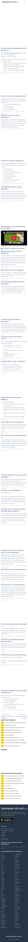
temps (2, 877)
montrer (3, 882)
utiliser (2, 881)
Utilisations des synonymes (7, 829)
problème (17, 861)
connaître (3, 902)
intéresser (17, 888)
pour (2, 863)
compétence (18, 927)
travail (16, 863)
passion (3, 925)
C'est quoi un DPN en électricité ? (11, 791)
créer (2, 865)
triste (2, 913)
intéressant (3, 898)
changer (17, 886)
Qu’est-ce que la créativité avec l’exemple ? (13, 796)
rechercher (17, 924)
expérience (17, 868)
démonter (17, 902)
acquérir (17, 918)
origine (2, 884)
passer (16, 916)
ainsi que (3, 920)
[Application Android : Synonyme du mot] (7, 819)
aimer (16, 875)
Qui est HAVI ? (8, 786)
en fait (16, 873)
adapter (2, 924)
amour (2, 870)
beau (16, 904)
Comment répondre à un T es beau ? (12, 793)
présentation (18, 890)
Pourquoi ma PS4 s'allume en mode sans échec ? (14, 740)
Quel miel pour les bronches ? (11, 725)
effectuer (3, 904)
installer (3, 873)
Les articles (3, 832)
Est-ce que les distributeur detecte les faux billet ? (15, 727)
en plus (2, 856)
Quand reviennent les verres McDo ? (12, 737)
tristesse (3, 916)
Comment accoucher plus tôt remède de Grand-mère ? (16, 722)
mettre (2, 857)
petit (16, 877)
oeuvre (2, 888)
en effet (16, 857)
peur (16, 922)
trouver (2, 872)
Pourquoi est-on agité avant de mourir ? (13, 798)
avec (16, 911)
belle (2, 897)
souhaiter (17, 895)
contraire (3, 859)
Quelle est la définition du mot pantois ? (13, 730)
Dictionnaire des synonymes (7, 830)
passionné (3, 922)
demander (17, 865)
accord (16, 925)
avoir (2, 861)
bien (2, 866)
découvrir (17, 897)
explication (17, 909)
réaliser (2, 895)
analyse (17, 879)
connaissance (4, 906)
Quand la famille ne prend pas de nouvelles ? (14, 778)
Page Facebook (4, 839)
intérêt (16, 920)
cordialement (18, 854)
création (3, 918)
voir (2, 875)
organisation (4, 927)
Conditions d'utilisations (14, 939)
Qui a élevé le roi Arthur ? (10, 788)
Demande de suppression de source (8, 72)
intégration (3, 900)
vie (1, 893)
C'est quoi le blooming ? (9, 735)
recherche (3, 907)
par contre (17, 907)
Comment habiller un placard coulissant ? (13, 781)
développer (17, 882)
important (17, 866)
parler (2, 909)
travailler (3, 915)
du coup (3, 886)
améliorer (17, 915)
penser (2, 911)
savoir (16, 881)
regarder (17, 913)
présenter (17, 898)
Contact (3, 837)
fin (15, 884)
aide (2, 891)
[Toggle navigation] (24, 2)
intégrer (16, 900)
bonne (2, 890)
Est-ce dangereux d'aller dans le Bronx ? (13, 745)
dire (16, 870)
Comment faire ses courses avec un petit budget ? (15, 776)
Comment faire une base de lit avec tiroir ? (13, 732)
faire (2, 854)
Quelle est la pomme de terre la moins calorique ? (14, 783)
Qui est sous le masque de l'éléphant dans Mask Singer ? (16, 743)
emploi (16, 906)
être (16, 859)
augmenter (17, 872)
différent (17, 891)
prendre (2, 868)
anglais (16, 856)
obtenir (2, 879)
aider (16, 893)
